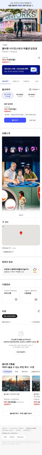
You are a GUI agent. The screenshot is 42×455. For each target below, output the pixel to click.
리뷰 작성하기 (21, 352)
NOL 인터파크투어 (10, 316)
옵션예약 (5, 81)
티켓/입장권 (7, 372)
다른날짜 (35, 89)
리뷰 (36, 81)
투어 (16, 372)
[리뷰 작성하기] (39, 311)
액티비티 (25, 372)
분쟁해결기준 (27, 430)
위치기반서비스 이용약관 (16, 428)
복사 (15, 248)
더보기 (21, 215)
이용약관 (4, 428)
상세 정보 (32, 120)
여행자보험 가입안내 (7, 430)
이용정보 (26, 81)
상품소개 (16, 81)
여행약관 (18, 430)
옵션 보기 (15, 120)
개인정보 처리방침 (31, 428)
